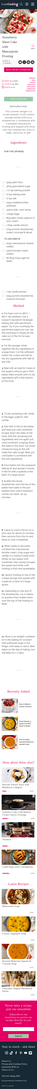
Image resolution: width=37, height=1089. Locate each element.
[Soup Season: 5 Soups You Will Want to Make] (10, 724)
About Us (6, 1061)
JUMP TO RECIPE (18, 99)
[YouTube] (25, 1053)
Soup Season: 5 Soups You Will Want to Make (25, 723)
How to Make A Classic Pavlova (25, 705)
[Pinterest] (20, 1053)
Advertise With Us (10, 1067)
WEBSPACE (11, 1085)
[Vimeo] (30, 1053)
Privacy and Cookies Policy (14, 1064)
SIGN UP (18, 1036)
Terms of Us (7, 1070)
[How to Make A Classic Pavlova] (10, 706)
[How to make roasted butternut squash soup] (10, 742)
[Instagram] (6, 1053)
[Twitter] (11, 1053)
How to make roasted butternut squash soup (26, 742)
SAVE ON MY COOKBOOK (18, 70)
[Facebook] (16, 1053)
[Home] (10, 5)
